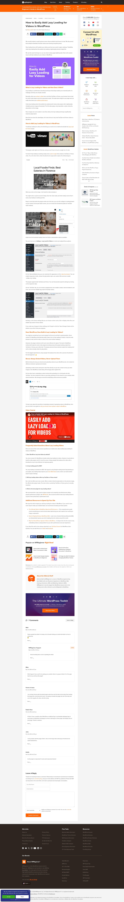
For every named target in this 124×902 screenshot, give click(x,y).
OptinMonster (65, 861)
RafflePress (85, 872)
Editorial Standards (27, 835)
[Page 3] (91, 181)
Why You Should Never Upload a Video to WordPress (42, 521)
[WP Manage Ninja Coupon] (85, 192)
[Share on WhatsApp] (61, 34)
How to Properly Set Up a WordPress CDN (39, 516)
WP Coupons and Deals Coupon (95, 200)
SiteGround (52, 894)
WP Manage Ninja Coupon (94, 190)
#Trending (83, 2)
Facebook (50, 528)
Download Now (50, 610)
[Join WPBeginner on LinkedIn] (93, 25)
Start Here (53, 2)
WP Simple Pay (86, 864)
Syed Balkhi (25, 870)
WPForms (64, 864)
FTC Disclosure (46, 838)
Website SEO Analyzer (67, 844)
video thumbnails (65, 274)
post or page (53, 154)
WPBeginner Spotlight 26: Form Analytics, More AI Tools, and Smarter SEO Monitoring (90, 126)
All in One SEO (65, 866)
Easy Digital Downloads (89, 866)
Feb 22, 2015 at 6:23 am (31, 712)
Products (75, 2)
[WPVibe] (91, 39)
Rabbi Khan (29, 710)
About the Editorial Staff (45, 576)
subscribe (69, 809)
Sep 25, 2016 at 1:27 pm (31, 669)
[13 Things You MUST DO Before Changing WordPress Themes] (54, 557)
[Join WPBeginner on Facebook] (84, 22)
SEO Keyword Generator (68, 838)
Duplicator (85, 861)
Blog (45, 2)
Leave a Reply (70, 620)
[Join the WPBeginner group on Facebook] (84, 25)
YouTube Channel (56, 526)
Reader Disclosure (46, 30)
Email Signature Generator (68, 846)
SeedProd (64, 878)
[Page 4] (93, 181)
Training (67, 2)
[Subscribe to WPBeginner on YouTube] (93, 22)
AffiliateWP (85, 881)
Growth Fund (45, 844)
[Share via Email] (64, 34)
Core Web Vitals (52, 471)
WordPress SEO (86, 844)
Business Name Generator (68, 832)
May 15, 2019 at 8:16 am (31, 630)
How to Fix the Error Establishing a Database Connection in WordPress (65, 549)
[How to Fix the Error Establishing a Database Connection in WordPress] (54, 550)
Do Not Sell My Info (47, 841)
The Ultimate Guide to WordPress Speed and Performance (43, 509)
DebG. (27, 752)
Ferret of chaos (30, 688)
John (27, 732)
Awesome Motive (33, 894)
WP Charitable (86, 878)
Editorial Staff (30, 30)
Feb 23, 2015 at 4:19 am (31, 690)
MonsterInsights (66, 869)
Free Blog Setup (87, 849)
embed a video (39, 96)
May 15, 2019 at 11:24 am (34, 650)
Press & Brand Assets (27, 841)
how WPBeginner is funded (40, 567)
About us (24, 832)
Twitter (43, 528)
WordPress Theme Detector (69, 835)
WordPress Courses (87, 832)
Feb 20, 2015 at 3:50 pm (31, 734)
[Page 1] (89, 181)
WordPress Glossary (88, 835)
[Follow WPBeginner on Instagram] (98, 22)
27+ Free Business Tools (68, 849)
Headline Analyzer (66, 841)
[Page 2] (90, 181)
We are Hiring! (33, 879)
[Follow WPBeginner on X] (89, 22)
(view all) (96, 186)
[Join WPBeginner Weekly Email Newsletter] (98, 25)
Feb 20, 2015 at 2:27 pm (31, 754)
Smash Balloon (65, 875)
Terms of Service (46, 835)
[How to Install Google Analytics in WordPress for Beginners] (29, 557)
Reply (28, 640)
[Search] (101, 2)
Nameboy (64, 881)
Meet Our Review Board (28, 838)
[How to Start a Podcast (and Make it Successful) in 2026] (29, 550)
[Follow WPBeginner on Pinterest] (89, 25)
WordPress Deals (87, 841)
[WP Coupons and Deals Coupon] (85, 202)
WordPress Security (87, 846)
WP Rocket (45, 494)
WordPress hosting (42, 894)
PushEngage (86, 875)
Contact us (25, 844)
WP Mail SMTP (65, 872)
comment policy (38, 779)
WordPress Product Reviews (90, 838)
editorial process (29, 568)
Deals (60, 2)
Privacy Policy (45, 832)
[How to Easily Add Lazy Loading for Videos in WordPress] (54, 34)
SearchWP (85, 869)
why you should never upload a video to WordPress (53, 406)
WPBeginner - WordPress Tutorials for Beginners (27, 2)
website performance (42, 100)
